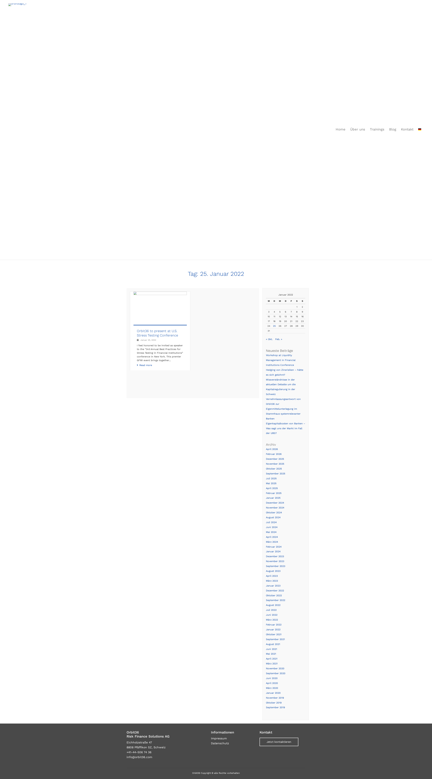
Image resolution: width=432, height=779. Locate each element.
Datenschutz (220, 743)
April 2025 (272, 488)
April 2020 (272, 683)
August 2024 (273, 517)
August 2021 (273, 644)
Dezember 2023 (275, 556)
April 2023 (272, 576)
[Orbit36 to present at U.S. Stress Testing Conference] (160, 312)
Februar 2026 (274, 454)
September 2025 (275, 473)
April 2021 (271, 658)
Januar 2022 (273, 629)
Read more (145, 365)
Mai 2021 (271, 653)
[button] (279, 742)
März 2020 (272, 688)
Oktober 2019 (274, 702)
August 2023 (273, 571)
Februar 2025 (273, 493)
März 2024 (272, 541)
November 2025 (275, 463)
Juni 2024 (272, 527)
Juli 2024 (271, 522)
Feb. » (278, 339)
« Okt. (269, 339)
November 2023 (275, 561)
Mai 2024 (271, 532)
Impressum (219, 738)
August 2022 (273, 605)
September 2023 (275, 566)
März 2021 (272, 663)
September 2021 (275, 639)
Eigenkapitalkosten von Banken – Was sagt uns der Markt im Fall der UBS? (285, 428)
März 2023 (272, 580)
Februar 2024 (274, 546)
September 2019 (275, 707)
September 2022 (275, 600)
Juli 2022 (271, 610)
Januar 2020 (273, 693)
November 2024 (275, 507)
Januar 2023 (273, 585)
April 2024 (272, 537)
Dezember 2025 (275, 459)
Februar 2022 (273, 624)
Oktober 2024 (274, 512)
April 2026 (272, 449)
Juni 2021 (271, 649)
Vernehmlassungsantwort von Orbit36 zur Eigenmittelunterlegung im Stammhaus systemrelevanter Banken (283, 409)
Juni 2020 (272, 678)
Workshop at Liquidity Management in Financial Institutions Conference (280, 360)
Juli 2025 (271, 478)
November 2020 (275, 668)
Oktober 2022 (274, 595)
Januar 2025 (273, 497)
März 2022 (272, 619)
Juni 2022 (271, 614)
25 (274, 326)
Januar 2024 (273, 551)
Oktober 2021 (273, 634)
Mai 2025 (271, 483)
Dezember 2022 (275, 590)
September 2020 (275, 673)
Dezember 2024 (275, 502)
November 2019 (275, 697)
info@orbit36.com (139, 757)
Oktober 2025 (274, 468)
